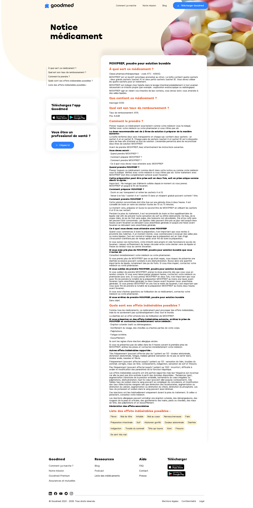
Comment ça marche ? (61, 465)
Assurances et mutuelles (62, 480)
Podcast (99, 470)
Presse (143, 475)
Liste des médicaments (107, 475)
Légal (201, 501)
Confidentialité (189, 501)
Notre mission (149, 5)
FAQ (141, 465)
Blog (164, 5)
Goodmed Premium (59, 475)
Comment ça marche (126, 5)
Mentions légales (170, 501)
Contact (143, 470)
